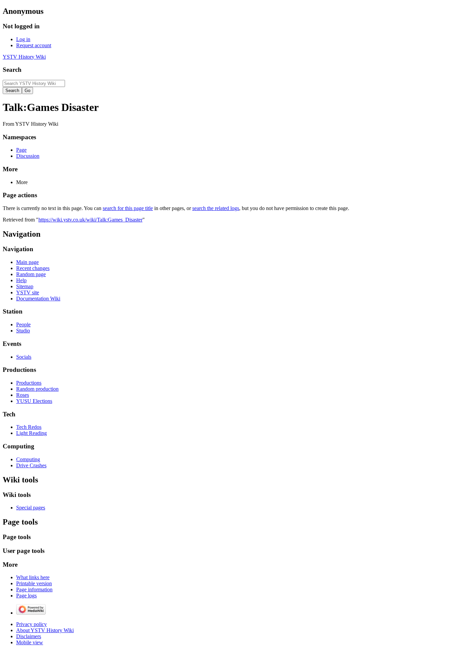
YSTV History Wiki (24, 57)
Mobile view (29, 642)
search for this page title (128, 208)
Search (12, 69)
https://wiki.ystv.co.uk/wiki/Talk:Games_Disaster (90, 220)
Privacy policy (31, 624)
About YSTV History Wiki (45, 630)
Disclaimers (28, 636)
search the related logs (215, 208)
